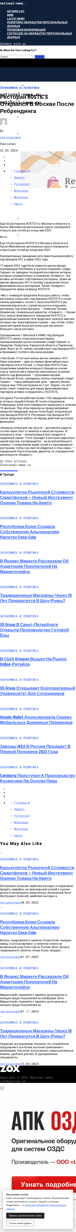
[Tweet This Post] (41, 792)
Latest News (16, 18)
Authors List (16, 11)
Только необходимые (20, 1223)
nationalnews (10, 137)
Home (10, 14)
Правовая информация (26, 29)
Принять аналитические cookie (25, 1215)
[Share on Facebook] (41, 788)
